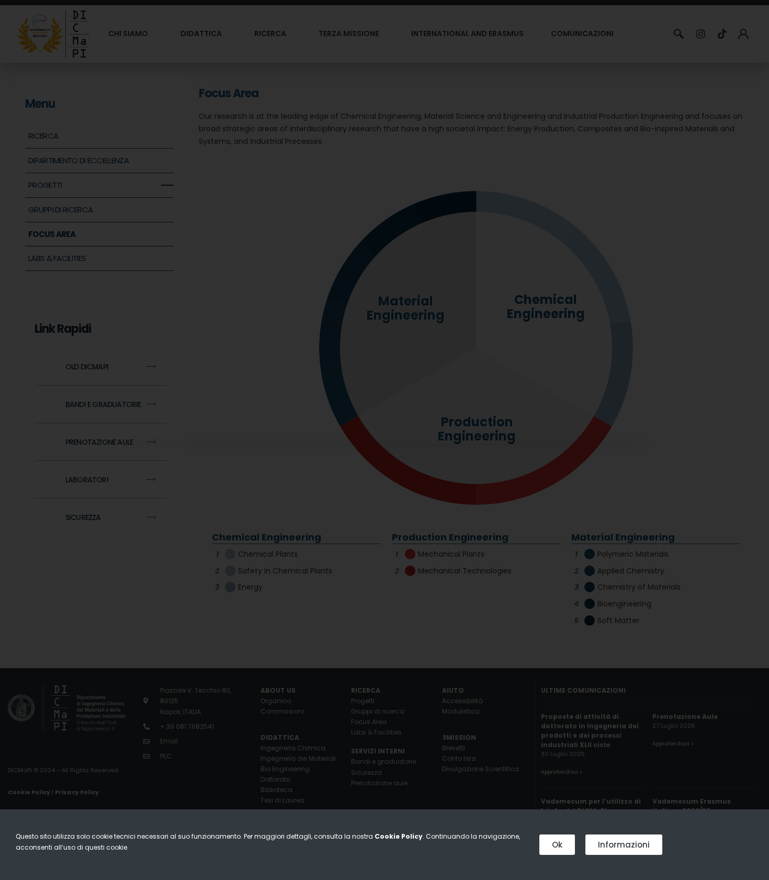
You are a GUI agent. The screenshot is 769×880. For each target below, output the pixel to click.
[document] (384, 440)
